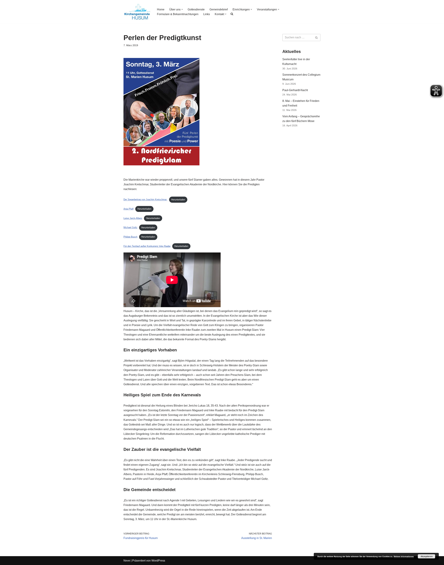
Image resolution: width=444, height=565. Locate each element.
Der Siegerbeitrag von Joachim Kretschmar (145, 199)
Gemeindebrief (219, 9)
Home (160, 9)
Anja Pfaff (128, 209)
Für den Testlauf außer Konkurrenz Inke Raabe (146, 246)
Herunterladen (178, 199)
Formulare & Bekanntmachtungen (177, 14)
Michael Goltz (130, 227)
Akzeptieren (427, 556)
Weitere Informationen (404, 556)
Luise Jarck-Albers (132, 218)
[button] (182, 9)
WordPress (158, 560)
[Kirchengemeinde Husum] (137, 11)
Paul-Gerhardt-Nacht (295, 90)
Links (206, 14)
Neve (126, 560)
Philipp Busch (130, 236)
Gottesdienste (196, 9)
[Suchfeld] (317, 37)
